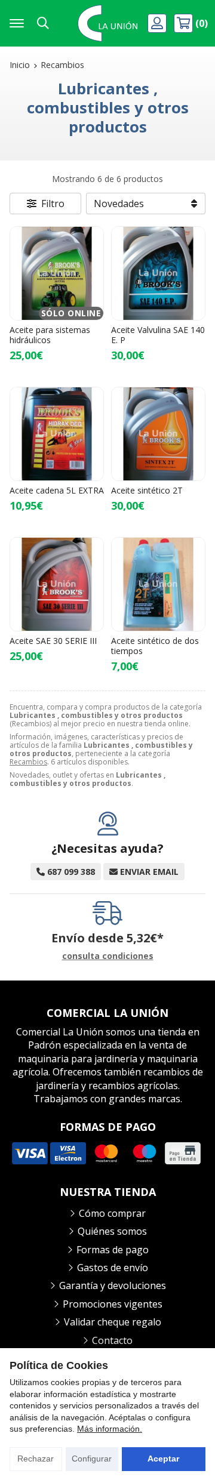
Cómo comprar (112, 1213)
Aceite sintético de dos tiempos (155, 645)
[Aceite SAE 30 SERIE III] (56, 584)
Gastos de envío (112, 1267)
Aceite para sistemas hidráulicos (50, 335)
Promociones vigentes (112, 1304)
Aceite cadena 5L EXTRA (57, 490)
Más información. (109, 1428)
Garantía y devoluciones (112, 1285)
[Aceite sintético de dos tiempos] (158, 584)
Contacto (112, 1340)
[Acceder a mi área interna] (158, 23)
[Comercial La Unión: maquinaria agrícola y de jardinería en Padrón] (107, 23)
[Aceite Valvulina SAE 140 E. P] (158, 273)
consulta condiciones (107, 956)
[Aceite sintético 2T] (158, 433)
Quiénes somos (112, 1231)
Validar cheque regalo (112, 1321)
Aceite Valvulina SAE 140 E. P (158, 335)
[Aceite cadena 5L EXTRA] (56, 433)
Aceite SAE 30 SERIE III (53, 640)
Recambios (28, 762)
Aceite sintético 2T (147, 490)
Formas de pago (112, 1249)
